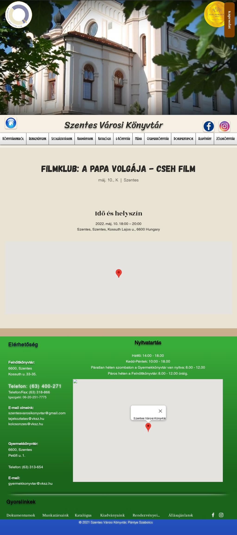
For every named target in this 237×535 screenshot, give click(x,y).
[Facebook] (213, 515)
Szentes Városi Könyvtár (113, 125)
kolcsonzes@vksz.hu (25, 424)
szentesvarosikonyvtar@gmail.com (36, 413)
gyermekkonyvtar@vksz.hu (30, 483)
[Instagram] (221, 515)
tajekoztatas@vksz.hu (26, 418)
